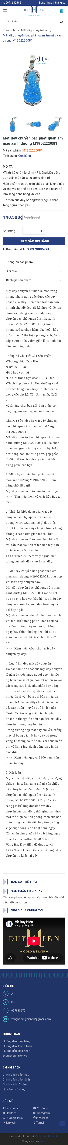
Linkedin (10, 1122)
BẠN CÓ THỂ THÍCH (24, 882)
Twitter (10, 1113)
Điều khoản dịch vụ (15, 1055)
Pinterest (42, 1118)
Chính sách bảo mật (16, 1074)
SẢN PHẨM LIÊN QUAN (26, 891)
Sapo (42, 1141)
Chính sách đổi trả (15, 1084)
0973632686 (13, 2)
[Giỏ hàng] (62, 10)
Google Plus (14, 1118)
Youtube (42, 1108)
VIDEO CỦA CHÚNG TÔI (27, 910)
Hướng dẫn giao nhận (16, 1051)
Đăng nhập (45, 2)
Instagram (43, 1113)
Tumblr (40, 1122)
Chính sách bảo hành (16, 1079)
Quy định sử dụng (14, 1089)
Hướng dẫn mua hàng (16, 1041)
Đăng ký (60, 2)
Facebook (11, 1108)
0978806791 (40, 249)
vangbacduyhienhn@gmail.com (31, 1019)
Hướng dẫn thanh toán (17, 1046)
